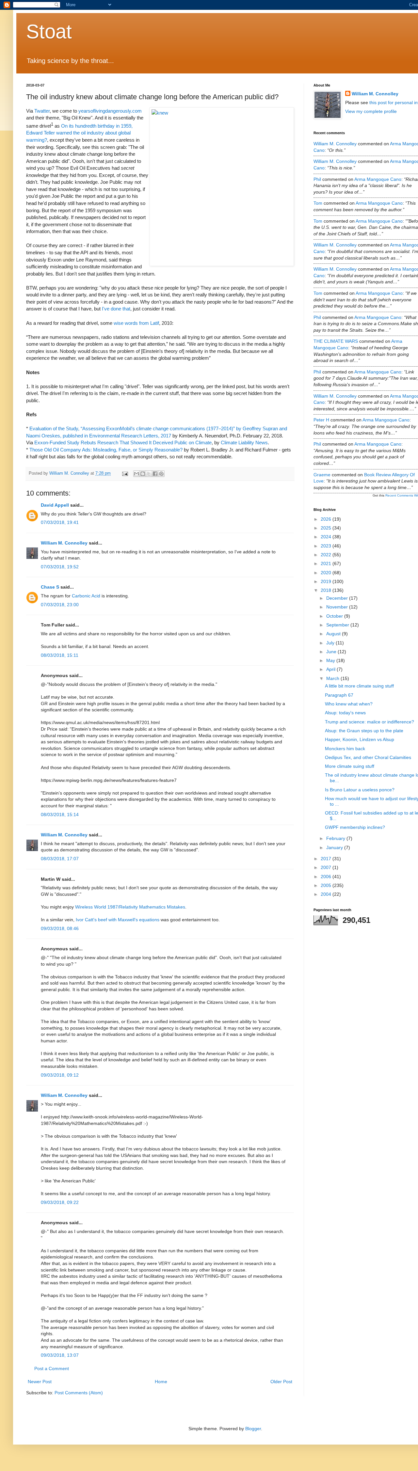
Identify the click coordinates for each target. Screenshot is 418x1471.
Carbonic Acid (86, 595)
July (331, 642)
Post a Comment (51, 1368)
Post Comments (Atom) (79, 1392)
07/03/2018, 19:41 (60, 522)
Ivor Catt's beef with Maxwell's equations (117, 919)
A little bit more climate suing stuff (359, 685)
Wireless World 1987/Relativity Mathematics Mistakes (130, 906)
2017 (326, 858)
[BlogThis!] (142, 473)
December (337, 598)
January (335, 847)
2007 (326, 867)
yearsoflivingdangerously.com (110, 111)
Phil (317, 179)
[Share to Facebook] (155, 473)
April (331, 669)
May (331, 660)
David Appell (55, 505)
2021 (326, 563)
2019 (326, 581)
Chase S (50, 587)
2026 (326, 519)
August (334, 633)
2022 (326, 554)
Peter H (321, 419)
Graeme (322, 474)
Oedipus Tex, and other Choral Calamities (368, 757)
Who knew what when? (349, 703)
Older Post (281, 1381)
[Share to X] (149, 473)
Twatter (42, 111)
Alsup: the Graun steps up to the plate (364, 730)
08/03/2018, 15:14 (60, 814)
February (336, 838)
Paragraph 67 (339, 695)
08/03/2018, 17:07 (60, 858)
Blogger (253, 1428)
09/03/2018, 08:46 (60, 928)
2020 (326, 572)
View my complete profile (371, 111)
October (335, 616)
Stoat (49, 31)
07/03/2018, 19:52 (60, 566)
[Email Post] (124, 473)
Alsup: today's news (345, 712)
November (337, 606)
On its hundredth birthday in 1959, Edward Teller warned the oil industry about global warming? (79, 133)
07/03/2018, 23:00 (60, 604)
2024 (326, 536)
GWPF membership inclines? (355, 827)
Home (161, 1381)
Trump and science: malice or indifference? (369, 721)
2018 (326, 590)
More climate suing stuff (349, 766)
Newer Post (40, 1381)
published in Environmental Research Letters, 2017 (117, 435)
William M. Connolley (64, 543)
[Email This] (136, 473)
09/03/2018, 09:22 (60, 1202)
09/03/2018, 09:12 (60, 1075)
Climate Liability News (244, 442)
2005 (326, 885)
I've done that (116, 308)
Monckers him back (345, 748)
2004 (326, 894)
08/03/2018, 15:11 (59, 655)
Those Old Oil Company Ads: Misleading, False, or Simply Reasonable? (106, 449)
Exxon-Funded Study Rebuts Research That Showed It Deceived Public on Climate (123, 442)
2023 (326, 545)
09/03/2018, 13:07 (60, 1355)
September (338, 624)
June (332, 651)
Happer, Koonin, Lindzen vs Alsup (359, 739)
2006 (326, 876)
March (333, 678)
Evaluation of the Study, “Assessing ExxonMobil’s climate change (99, 428)
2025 (326, 527)
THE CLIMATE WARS (336, 341)
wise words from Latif (136, 323)
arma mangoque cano (377, 179)
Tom (318, 203)
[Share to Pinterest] (161, 473)
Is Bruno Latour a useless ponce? (359, 789)
